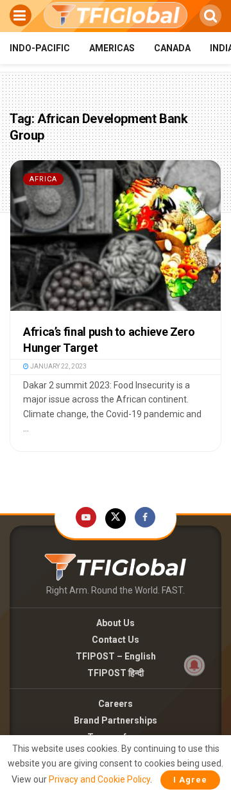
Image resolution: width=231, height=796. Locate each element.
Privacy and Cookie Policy (99, 779)
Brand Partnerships (115, 720)
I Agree (190, 779)
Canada (172, 48)
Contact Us (115, 639)
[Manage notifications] (194, 665)
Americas (112, 48)
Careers (115, 704)
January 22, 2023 (58, 366)
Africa (43, 179)
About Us (115, 623)
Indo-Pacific (40, 48)
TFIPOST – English (116, 656)
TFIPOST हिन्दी (115, 673)
